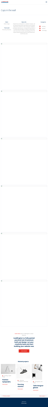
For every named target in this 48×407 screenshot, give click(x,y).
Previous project (6, 395)
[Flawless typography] (8, 368)
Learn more (17, 333)
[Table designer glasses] (37, 371)
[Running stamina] (23, 371)
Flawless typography (6, 381)
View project (5, 384)
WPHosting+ (24, 403)
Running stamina (21, 385)
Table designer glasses (38, 387)
